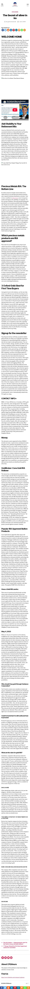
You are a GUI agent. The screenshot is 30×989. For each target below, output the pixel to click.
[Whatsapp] (22, 30)
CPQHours (8, 983)
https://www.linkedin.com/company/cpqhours (12, 977)
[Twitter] (5, 30)
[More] (24, 30)
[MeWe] (16, 30)
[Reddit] (8, 30)
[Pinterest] (13, 30)
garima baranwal (12, 21)
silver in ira (15, 198)
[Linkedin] (11, 30)
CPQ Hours (15, 11)
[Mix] (19, 30)
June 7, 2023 (22, 21)
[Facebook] (3, 30)
